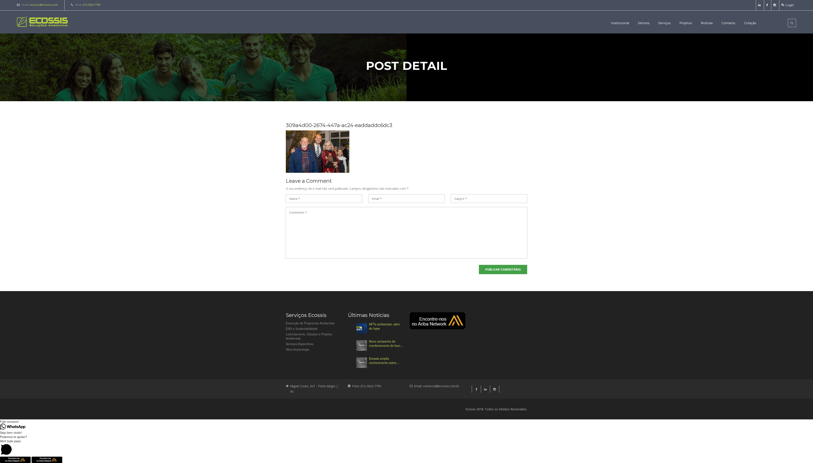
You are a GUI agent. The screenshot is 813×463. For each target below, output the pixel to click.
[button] (406, 448)
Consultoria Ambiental (302, 409)
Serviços (664, 23)
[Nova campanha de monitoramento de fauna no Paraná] (361, 345)
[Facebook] (767, 5)
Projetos (685, 23)
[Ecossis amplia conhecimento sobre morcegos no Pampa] (361, 362)
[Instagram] (775, 5)
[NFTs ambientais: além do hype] (361, 328)
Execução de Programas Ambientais (310, 323)
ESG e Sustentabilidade (302, 328)
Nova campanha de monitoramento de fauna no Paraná (385, 343)
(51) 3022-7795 (92, 5)
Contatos (728, 23)
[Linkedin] (760, 5)
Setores (643, 23)
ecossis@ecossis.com (44, 5)
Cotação (750, 23)
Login (789, 5)
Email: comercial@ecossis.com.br (436, 386)
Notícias (707, 23)
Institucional (620, 23)
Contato (374, 409)
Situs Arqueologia (297, 349)
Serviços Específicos (299, 344)
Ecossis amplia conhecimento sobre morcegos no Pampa (383, 360)
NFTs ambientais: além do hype (384, 326)
